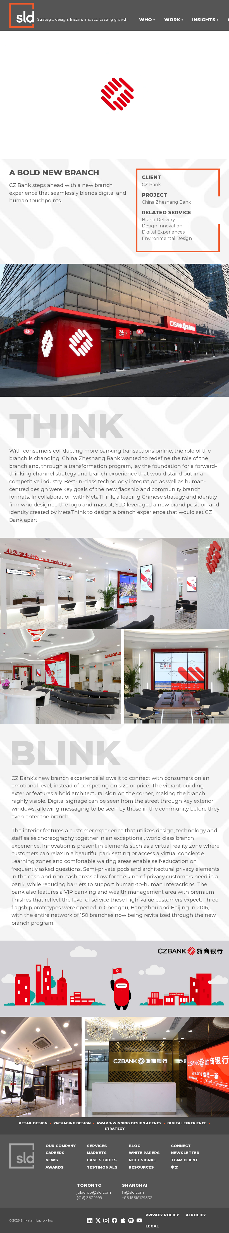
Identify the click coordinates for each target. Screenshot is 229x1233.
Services (97, 1145)
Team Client (184, 1160)
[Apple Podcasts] (123, 1220)
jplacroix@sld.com (94, 1192)
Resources (141, 1167)
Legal (152, 1226)
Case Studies (102, 1160)
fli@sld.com (133, 1192)
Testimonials (102, 1167)
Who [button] (147, 19)
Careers (55, 1152)
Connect (181, 1145)
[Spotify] (131, 1220)
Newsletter (185, 1152)
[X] (98, 1220)
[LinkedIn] (89, 1220)
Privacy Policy (162, 1215)
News (52, 1160)
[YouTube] (139, 1220)
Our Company (61, 1145)
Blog (134, 1145)
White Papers (144, 1152)
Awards (55, 1167)
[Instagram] (106, 1220)
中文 (174, 1167)
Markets (97, 1152)
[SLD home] (23, 15)
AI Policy (196, 1215)
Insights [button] (205, 19)
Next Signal (142, 1160)
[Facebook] (114, 1220)
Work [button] (173, 19)
